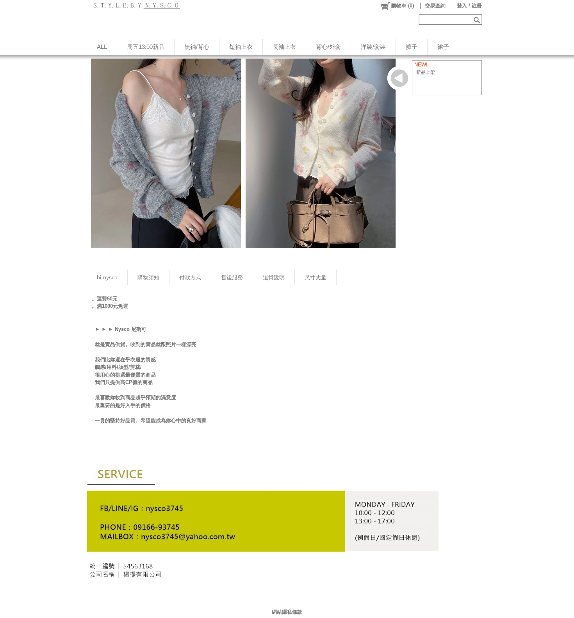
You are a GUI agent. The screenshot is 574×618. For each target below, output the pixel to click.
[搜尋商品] (477, 19)
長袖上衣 (284, 46)
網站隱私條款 (287, 612)
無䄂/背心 (196, 46)
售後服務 (232, 277)
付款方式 (190, 277)
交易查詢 (435, 6)
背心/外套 (328, 46)
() (402, 6)
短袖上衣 (241, 46)
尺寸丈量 (315, 277)
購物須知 (148, 277)
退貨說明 (274, 277)
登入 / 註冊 (469, 6)
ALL (102, 46)
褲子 (411, 46)
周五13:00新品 (145, 46)
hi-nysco (107, 277)
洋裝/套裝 (373, 46)
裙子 (443, 46)
